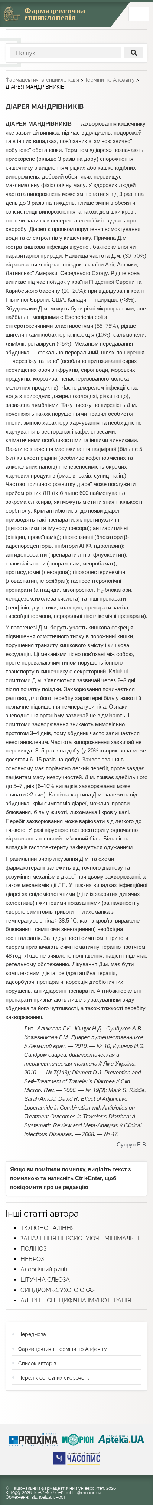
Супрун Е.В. (132, 1145)
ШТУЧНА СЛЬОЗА (45, 1279)
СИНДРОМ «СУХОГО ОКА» (57, 1290)
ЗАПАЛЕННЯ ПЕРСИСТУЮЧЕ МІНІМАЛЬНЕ (80, 1238)
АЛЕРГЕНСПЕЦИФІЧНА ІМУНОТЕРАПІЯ (75, 1300)
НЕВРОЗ (32, 1259)
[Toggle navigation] (138, 14)
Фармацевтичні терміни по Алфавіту (62, 1349)
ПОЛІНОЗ (33, 1248)
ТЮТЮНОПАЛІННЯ (47, 1227)
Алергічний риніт (44, 1269)
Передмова (32, 1334)
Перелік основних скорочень (53, 1378)
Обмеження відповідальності (36, 1497)
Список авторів (37, 1363)
